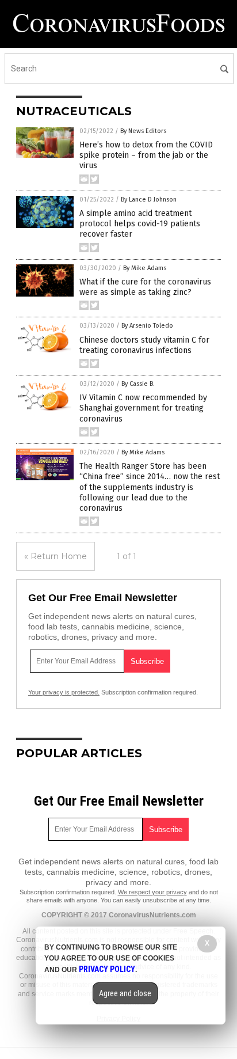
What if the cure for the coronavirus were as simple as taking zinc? (145, 287)
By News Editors (143, 131)
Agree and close (125, 993)
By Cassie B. (138, 384)
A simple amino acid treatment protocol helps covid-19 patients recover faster (139, 223)
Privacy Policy (107, 969)
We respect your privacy (152, 892)
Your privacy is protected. (64, 692)
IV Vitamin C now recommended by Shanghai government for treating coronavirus (143, 408)
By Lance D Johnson (149, 199)
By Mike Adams (144, 268)
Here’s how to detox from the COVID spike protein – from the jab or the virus (146, 155)
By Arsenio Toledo (147, 325)
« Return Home (55, 556)
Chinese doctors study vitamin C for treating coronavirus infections (144, 345)
